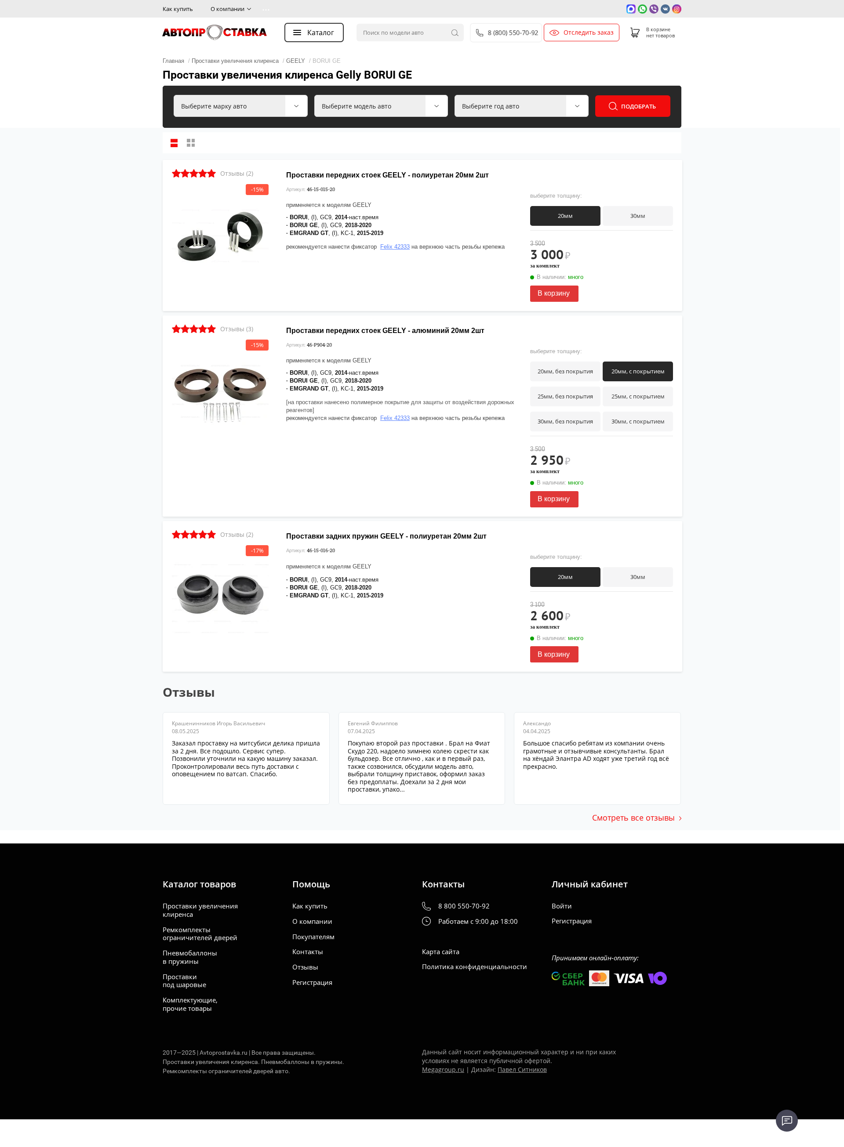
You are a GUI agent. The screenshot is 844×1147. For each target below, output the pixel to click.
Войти (562, 906)
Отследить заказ (589, 32)
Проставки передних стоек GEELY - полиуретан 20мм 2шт (387, 175)
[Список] (174, 143)
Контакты (307, 952)
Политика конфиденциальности (474, 966)
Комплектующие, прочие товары (190, 1004)
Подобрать (638, 106)
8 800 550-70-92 (464, 906)
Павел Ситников (522, 1069)
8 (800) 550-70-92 (513, 32)
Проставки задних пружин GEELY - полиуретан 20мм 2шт (386, 536)
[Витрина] (191, 143)
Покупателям (313, 937)
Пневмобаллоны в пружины (190, 957)
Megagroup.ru (443, 1069)
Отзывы (305, 967)
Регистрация (312, 982)
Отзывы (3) (236, 329)
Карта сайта (440, 952)
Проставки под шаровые (184, 981)
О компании (227, 9)
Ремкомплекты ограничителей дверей (200, 934)
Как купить (178, 9)
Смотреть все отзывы (633, 817)
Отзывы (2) (236, 173)
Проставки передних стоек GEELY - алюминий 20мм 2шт (385, 330)
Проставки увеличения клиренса (200, 910)
